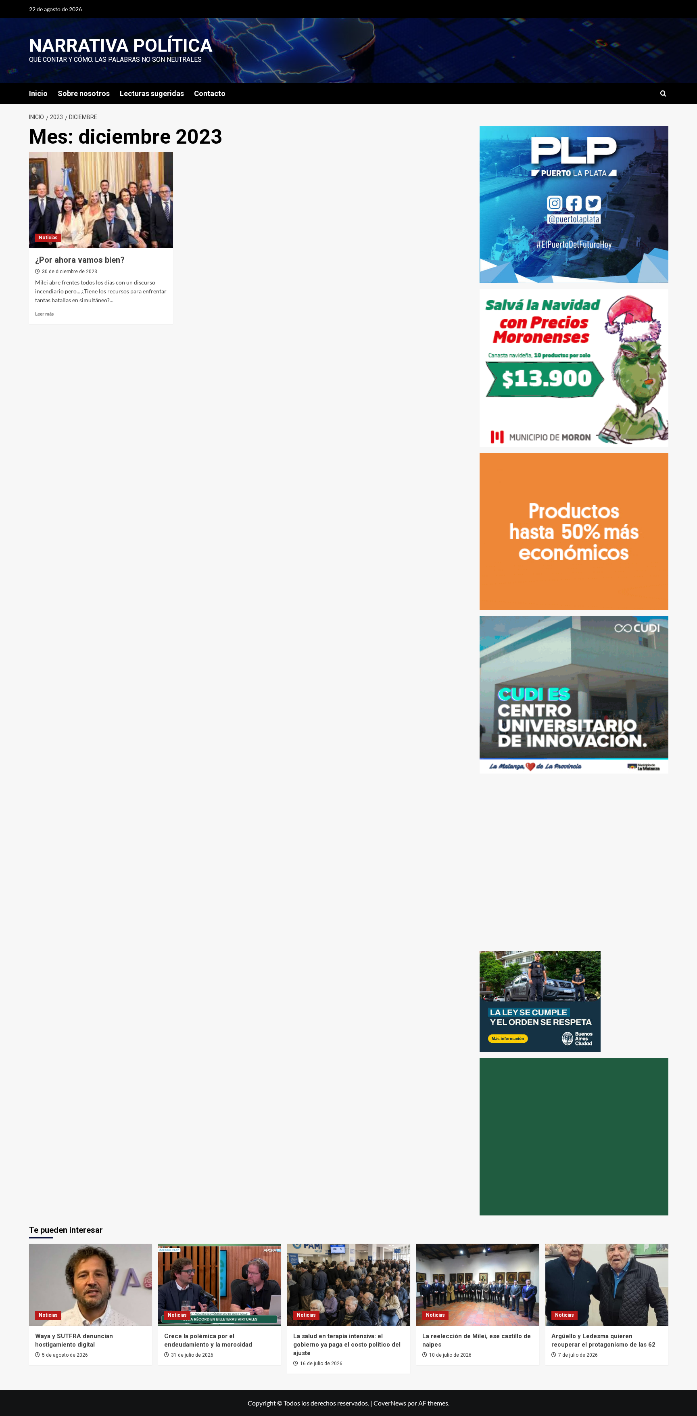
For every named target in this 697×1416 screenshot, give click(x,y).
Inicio (38, 93)
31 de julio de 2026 (192, 1355)
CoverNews (390, 1403)
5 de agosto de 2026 (65, 1355)
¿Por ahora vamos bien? (80, 260)
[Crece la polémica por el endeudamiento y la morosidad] (219, 1285)
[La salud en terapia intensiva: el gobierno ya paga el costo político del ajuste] (348, 1285)
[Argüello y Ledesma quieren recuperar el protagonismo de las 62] (606, 1285)
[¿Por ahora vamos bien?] (101, 200)
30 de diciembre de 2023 (69, 271)
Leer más (44, 314)
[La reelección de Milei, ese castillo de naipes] (477, 1285)
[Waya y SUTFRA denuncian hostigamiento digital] (90, 1285)
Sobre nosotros (84, 93)
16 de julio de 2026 (321, 1363)
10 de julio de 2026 (450, 1355)
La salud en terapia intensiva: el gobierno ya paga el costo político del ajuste (347, 1344)
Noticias (48, 238)
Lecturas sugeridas (152, 93)
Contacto (209, 93)
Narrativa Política (121, 45)
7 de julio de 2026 (578, 1355)
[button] (663, 93)
